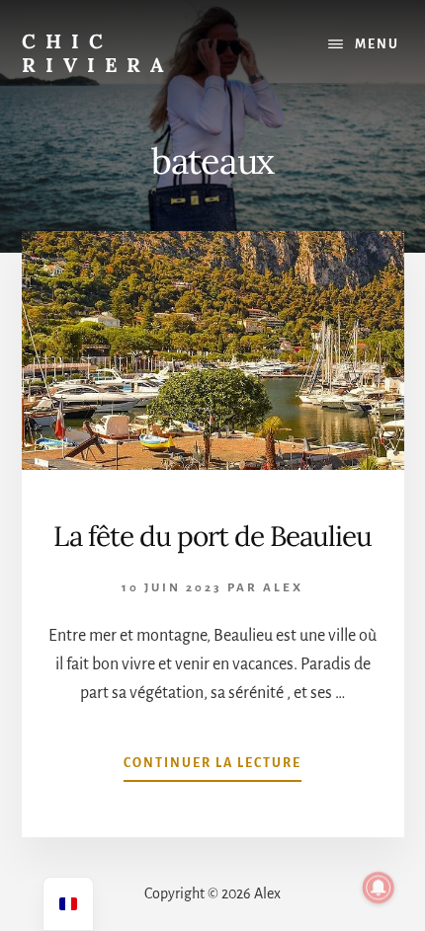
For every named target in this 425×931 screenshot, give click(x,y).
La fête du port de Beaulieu (212, 536)
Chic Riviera (97, 53)
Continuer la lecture (212, 769)
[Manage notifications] (378, 887)
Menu (377, 44)
